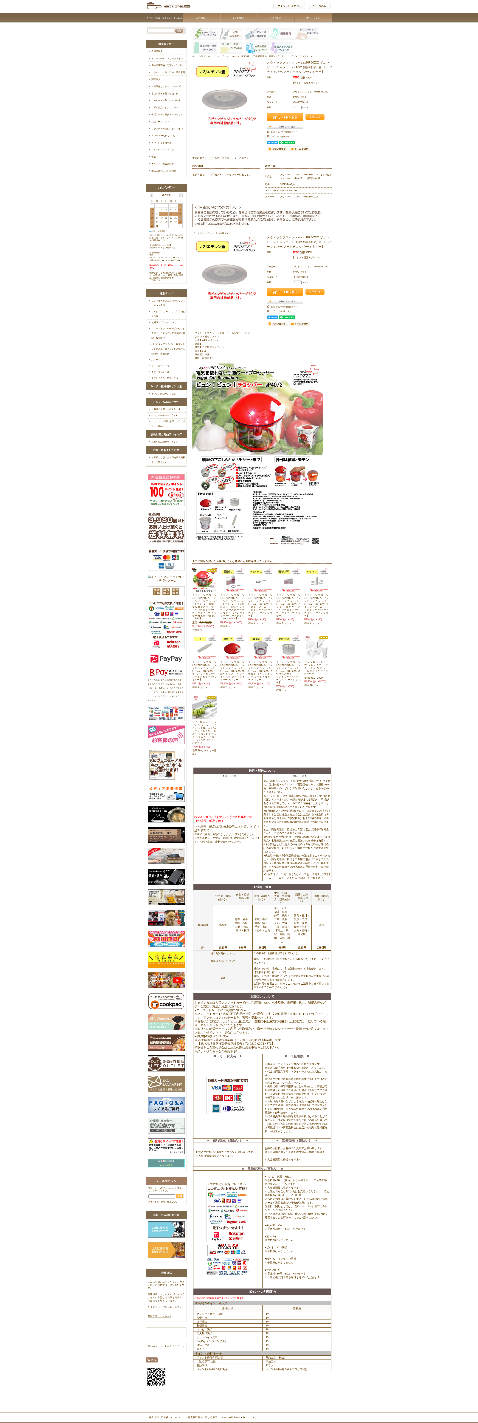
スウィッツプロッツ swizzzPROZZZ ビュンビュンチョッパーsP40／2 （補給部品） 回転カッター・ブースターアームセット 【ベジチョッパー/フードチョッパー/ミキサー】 (233, 607)
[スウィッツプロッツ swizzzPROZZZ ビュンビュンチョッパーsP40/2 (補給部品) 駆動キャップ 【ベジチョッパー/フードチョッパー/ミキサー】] (232, 657)
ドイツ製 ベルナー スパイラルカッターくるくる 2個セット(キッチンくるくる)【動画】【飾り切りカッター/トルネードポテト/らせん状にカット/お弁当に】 (204, 732)
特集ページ (166, 293)
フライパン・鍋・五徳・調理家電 (168, 72)
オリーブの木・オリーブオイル (167, 58)
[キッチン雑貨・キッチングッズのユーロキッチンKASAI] (169, 10)
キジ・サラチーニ (160, 372)
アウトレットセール (161, 142)
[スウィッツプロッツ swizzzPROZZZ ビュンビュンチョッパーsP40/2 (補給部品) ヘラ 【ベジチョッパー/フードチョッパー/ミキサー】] (204, 657)
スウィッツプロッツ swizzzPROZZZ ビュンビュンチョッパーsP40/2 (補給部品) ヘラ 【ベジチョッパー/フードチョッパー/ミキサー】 (204, 671)
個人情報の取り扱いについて (165, 1417)
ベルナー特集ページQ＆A (164, 415)
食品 (153, 156)
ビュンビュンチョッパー (303, 56)
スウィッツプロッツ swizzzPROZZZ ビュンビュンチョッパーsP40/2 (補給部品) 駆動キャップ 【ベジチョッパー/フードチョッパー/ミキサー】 (232, 671)
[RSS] (152, 1361)
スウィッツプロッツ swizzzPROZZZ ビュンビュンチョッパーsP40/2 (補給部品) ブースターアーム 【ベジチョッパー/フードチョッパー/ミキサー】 (260, 605)
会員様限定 (157, 51)
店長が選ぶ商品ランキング (166, 434)
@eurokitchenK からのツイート (166, 1346)
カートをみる (319, 6)
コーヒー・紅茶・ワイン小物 (166, 100)
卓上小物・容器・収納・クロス (167, 93)
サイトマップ (313, 17)
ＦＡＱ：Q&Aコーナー (166, 401)
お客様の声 (276, 17)
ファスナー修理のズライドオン (167, 128)
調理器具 (155, 79)
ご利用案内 (201, 17)
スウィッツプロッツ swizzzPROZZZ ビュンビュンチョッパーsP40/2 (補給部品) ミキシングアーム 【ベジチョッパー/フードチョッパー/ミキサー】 (316, 605)
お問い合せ (238, 17)
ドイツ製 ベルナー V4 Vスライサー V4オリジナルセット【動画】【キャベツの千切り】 (316, 668)
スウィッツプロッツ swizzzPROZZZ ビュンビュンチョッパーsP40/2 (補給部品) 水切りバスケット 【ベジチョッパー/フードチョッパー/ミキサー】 (288, 672)
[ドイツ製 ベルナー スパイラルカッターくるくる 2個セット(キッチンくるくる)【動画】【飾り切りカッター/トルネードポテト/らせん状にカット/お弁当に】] (204, 717)
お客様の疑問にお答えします (166, 409)
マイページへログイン (289, 6)
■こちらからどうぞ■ (171, 260)
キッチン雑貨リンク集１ (163, 393)
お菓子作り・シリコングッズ (166, 86)
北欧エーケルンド (160, 121)
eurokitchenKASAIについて (240, 1417)
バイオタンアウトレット (163, 149)
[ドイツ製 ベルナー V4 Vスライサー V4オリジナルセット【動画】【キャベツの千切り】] (316, 657)
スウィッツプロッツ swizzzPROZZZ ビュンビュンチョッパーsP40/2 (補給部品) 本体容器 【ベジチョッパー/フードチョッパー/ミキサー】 (260, 671)
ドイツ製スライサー (161, 366)
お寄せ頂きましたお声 (166, 449)
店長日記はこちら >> (159, 1316)
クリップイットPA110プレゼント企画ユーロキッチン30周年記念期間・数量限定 (168, 333)
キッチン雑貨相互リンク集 (166, 386)
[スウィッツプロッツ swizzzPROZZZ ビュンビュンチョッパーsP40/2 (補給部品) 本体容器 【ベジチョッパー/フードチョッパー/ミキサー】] (260, 657)
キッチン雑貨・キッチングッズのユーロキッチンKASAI (164, 22)
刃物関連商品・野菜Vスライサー (269, 56)
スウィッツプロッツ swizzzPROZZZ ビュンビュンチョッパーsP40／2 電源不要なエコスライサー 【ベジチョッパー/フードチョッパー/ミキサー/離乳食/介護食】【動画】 (205, 607)
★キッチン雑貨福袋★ (162, 164)
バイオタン (157, 359)
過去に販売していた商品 (163, 170)
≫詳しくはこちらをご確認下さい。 (218, 1051)
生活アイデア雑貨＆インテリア (167, 114)
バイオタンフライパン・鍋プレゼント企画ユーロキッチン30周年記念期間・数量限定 (168, 349)
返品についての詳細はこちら (284, 132)
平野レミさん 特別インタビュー (168, 378)
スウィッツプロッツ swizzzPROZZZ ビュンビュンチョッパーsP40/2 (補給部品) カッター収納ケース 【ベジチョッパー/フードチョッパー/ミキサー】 (288, 605)
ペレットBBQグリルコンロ (165, 135)
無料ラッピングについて (163, 322)
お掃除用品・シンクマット (164, 107)
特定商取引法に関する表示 (203, 1417)
